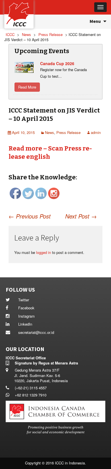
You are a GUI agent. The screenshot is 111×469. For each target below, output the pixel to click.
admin (96, 132)
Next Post (81, 216)
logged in (43, 252)
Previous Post (30, 216)
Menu (95, 21)
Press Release (68, 132)
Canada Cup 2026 (57, 63)
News (49, 132)
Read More (27, 87)
